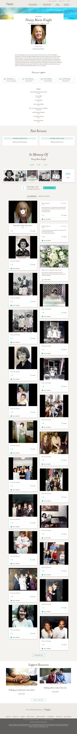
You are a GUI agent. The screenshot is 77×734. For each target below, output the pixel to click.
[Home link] (10, 4)
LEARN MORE (21, 693)
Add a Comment (47, 219)
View (68, 177)
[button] (33, 5)
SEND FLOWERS (47, 279)
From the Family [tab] (44, 196)
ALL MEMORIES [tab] (32, 196)
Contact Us (62, 1)
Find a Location (52, 1)
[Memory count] (31, 165)
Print (68, 1)
